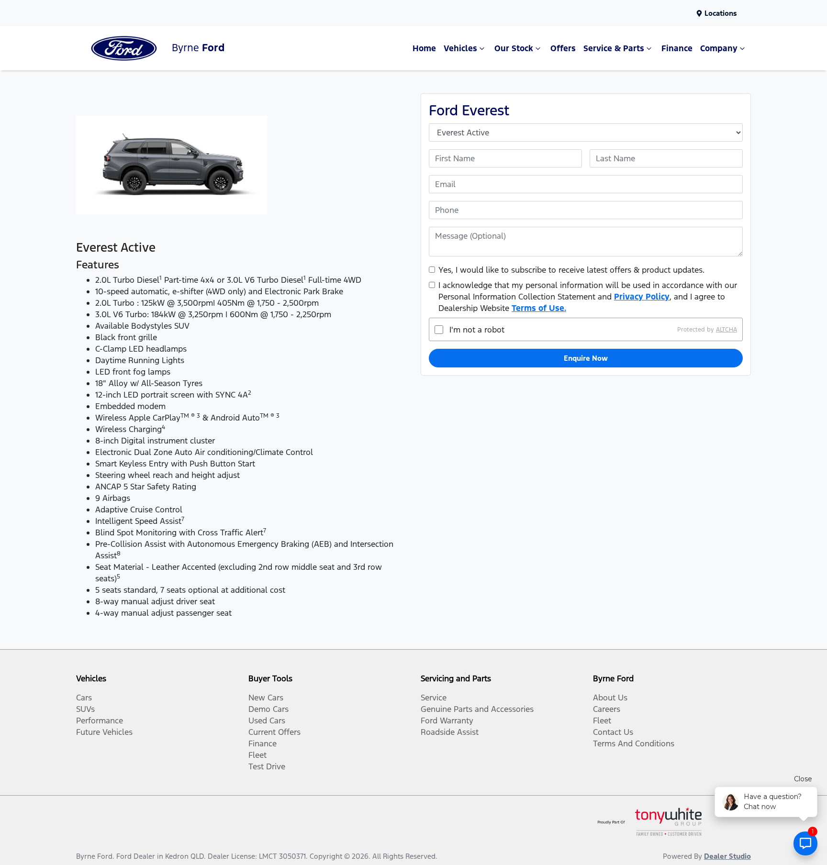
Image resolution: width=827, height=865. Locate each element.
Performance (99, 720)
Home (424, 48)
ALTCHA (726, 329)
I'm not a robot (476, 329)
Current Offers (274, 732)
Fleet (257, 755)
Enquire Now (586, 358)
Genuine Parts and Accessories (477, 709)
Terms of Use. (539, 308)
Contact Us (613, 732)
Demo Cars (268, 709)
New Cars (265, 697)
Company (719, 48)
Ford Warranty (447, 720)
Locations (720, 13)
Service (434, 697)
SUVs (85, 709)
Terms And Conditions (633, 743)
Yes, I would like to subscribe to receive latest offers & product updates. (571, 270)
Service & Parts (613, 48)
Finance (677, 48)
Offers (563, 48)
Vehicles (460, 48)
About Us (610, 697)
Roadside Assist (450, 732)
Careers (606, 709)
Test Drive (266, 766)
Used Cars (266, 720)
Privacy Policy (642, 296)
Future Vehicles (104, 732)
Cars (84, 697)
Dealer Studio (727, 856)
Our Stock (513, 48)
